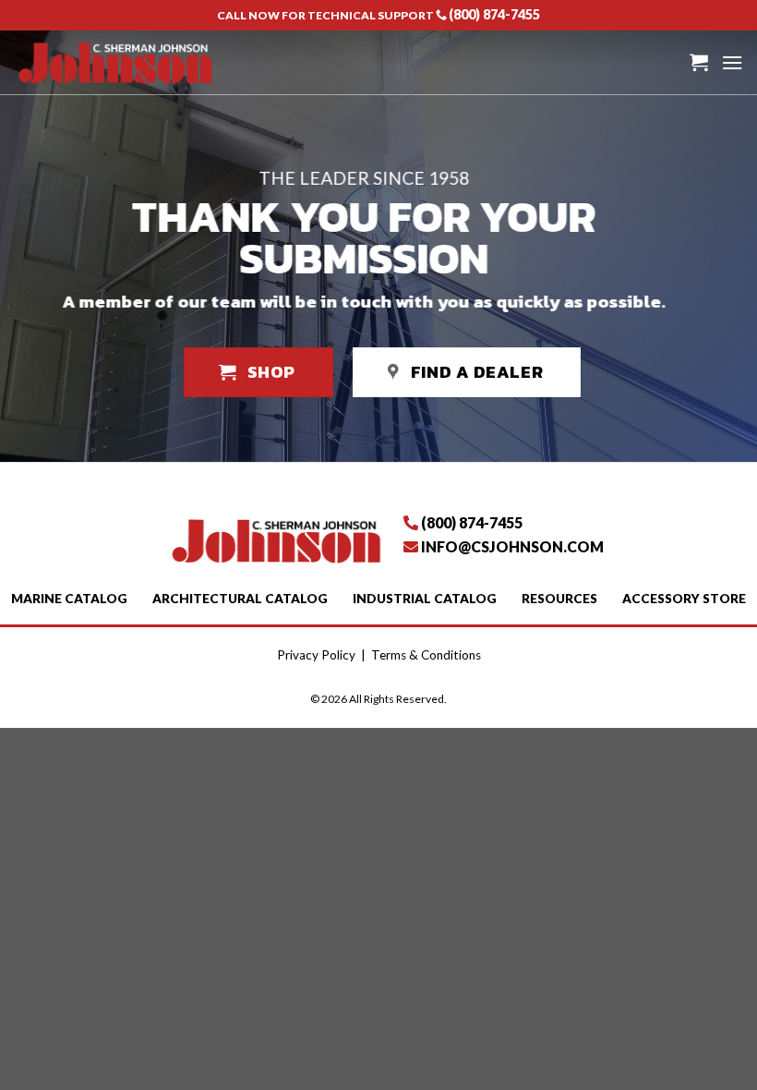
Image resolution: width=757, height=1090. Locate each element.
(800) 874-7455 (494, 14)
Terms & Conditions (426, 655)
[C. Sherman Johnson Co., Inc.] (115, 62)
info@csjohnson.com (512, 546)
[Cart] (699, 62)
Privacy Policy (316, 655)
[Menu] (732, 62)
